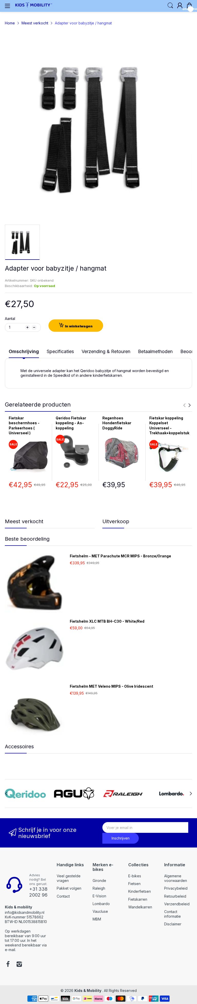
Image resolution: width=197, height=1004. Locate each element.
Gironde (99, 880)
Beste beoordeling (27, 539)
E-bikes (134, 876)
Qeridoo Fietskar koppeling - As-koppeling (71, 423)
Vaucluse (100, 911)
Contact (63, 896)
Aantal (10, 318)
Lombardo (101, 903)
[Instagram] (19, 964)
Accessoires (19, 746)
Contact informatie (172, 913)
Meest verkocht (24, 521)
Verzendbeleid (177, 904)
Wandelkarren (140, 907)
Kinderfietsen (139, 891)
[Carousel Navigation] (187, 405)
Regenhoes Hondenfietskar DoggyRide (116, 423)
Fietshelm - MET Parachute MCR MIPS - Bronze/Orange (120, 556)
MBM (97, 919)
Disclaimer (172, 924)
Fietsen (134, 883)
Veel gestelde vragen (69, 878)
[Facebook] (8, 964)
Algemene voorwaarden (175, 878)
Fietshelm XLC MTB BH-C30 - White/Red (107, 621)
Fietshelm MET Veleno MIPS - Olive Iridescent (111, 686)
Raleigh (99, 888)
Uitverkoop (115, 521)
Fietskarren (137, 899)
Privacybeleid (176, 888)
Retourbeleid (175, 896)
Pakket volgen (69, 888)
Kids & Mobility (88, 990)
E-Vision (99, 896)
